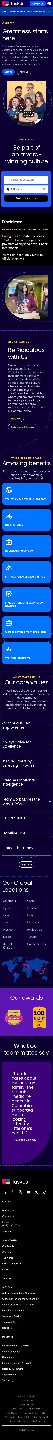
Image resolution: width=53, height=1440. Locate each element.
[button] (49, 3)
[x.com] (36, 1192)
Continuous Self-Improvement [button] (17, 725)
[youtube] (28, 1192)
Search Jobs (23, 198)
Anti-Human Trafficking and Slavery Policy (26, 1413)
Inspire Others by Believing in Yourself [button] (19, 763)
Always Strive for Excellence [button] (16, 744)
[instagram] (20, 1192)
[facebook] (12, 1192)
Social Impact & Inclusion (22, 427)
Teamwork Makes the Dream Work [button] (21, 801)
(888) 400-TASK (11, 1225)
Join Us (8, 71)
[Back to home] (13, 3)
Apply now (16, 418)
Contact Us (37, 3)
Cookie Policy (26, 1400)
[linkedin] (4, 1192)
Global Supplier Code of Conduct (26, 1408)
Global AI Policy (26, 1404)
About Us (24, 71)
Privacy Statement (26, 1396)
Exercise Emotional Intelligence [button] (18, 782)
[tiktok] (44, 1192)
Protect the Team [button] (17, 848)
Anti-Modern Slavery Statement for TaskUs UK (26, 1417)
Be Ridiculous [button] (13, 818)
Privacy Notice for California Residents (26, 1421)
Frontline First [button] (13, 833)
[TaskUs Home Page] (15, 1181)
